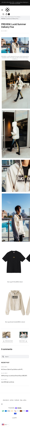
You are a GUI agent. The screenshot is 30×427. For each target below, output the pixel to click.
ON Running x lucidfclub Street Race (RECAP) (14, 375)
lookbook (16, 400)
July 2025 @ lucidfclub (7, 382)
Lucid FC (14, 418)
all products (6, 400)
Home (2, 16)
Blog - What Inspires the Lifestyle (12, 16)
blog (21, 400)
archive (12, 400)
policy (24, 400)
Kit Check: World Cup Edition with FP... (12, 369)
